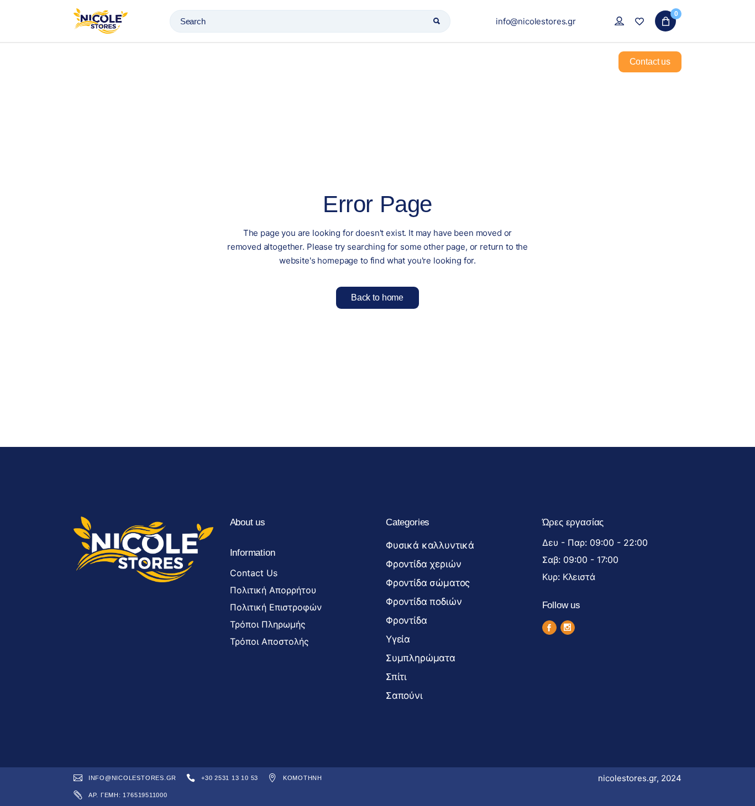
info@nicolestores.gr (536, 21)
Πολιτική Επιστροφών (276, 607)
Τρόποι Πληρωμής (268, 624)
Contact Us (253, 572)
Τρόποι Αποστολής (269, 641)
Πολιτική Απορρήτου (273, 590)
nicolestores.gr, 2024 (639, 778)
